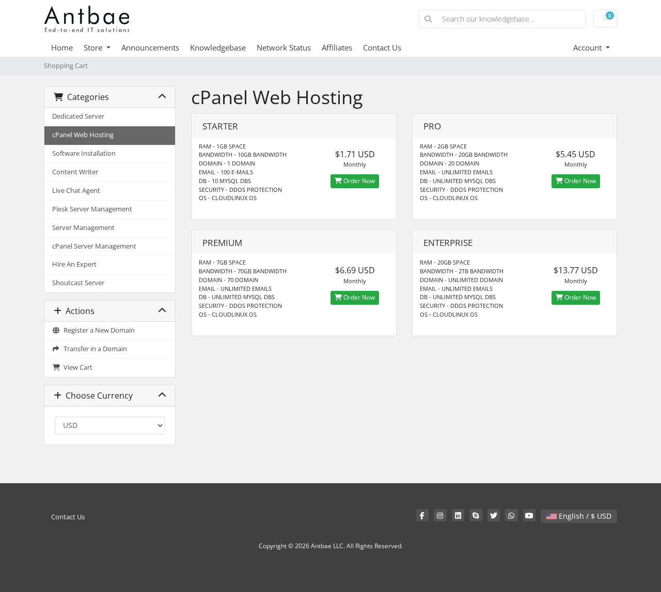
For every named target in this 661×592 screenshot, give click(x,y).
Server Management (83, 227)
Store (94, 47)
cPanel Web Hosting (83, 134)
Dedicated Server (78, 116)
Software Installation (84, 153)
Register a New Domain (97, 330)
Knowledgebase (218, 47)
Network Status (284, 47)
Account (588, 47)
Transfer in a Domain (93, 348)
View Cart (76, 367)
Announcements (150, 47)
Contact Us (382, 47)
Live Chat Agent (76, 190)
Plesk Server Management (92, 209)
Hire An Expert (74, 264)
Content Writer (75, 172)
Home (62, 47)
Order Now (358, 180)
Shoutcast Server (78, 282)
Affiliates (337, 47)
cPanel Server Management (94, 246)
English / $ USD (584, 516)
